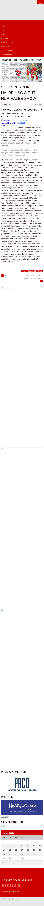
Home (3, 26)
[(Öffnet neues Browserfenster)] (4, 887)
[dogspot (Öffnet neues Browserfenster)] (2, 817)
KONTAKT (4, 38)
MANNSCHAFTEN (7, 42)
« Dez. (4, 862)
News (3, 30)
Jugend (32, 271)
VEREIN (4, 34)
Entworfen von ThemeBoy (9, 899)
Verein (40, 105)
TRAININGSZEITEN (8, 47)
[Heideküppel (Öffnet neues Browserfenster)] (22, 815)
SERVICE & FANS (7, 51)
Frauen (24, 271)
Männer (39, 271)
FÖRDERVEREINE (7, 55)
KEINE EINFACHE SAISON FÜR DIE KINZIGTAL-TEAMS (33, 278)
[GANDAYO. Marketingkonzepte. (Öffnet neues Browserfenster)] (2, 826)
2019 (5, 276)
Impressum (6, 891)
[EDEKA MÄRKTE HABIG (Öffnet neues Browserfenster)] (8, 817)
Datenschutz (15, 891)
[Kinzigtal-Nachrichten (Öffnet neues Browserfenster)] (4, 826)
